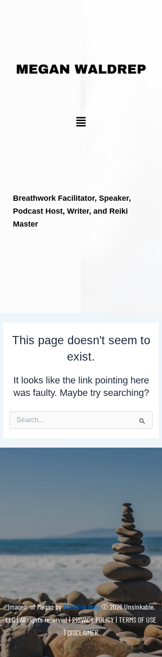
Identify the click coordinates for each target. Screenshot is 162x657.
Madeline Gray (83, 606)
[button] (80, 122)
